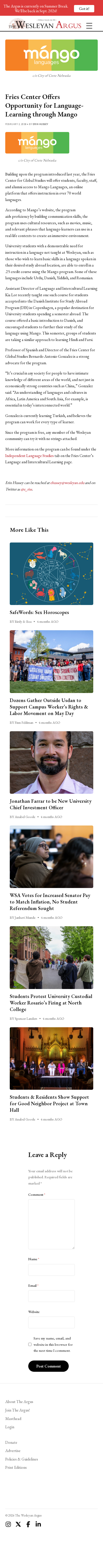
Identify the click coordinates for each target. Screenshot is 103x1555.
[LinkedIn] (38, 1524)
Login (9, 1427)
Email (33, 1285)
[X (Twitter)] (18, 1524)
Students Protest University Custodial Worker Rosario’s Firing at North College (51, 1002)
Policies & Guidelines (21, 1459)
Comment (36, 1194)
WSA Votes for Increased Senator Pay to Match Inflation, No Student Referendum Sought (50, 902)
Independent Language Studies (29, 455)
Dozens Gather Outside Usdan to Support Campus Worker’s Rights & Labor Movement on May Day (49, 706)
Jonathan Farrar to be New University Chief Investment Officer (51, 804)
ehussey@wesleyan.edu (67, 482)
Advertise (12, 1450)
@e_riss (26, 489)
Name (33, 1259)
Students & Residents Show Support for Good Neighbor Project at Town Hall (49, 1103)
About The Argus (19, 1401)
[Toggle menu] (87, 23)
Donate (11, 1442)
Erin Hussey (40, 124)
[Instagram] (8, 1524)
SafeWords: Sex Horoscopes (39, 612)
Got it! (84, 8)
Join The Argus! (17, 1410)
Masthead (13, 1418)
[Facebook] (28, 1524)
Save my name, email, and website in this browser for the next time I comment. (53, 1344)
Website (34, 1312)
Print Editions (16, 1467)
